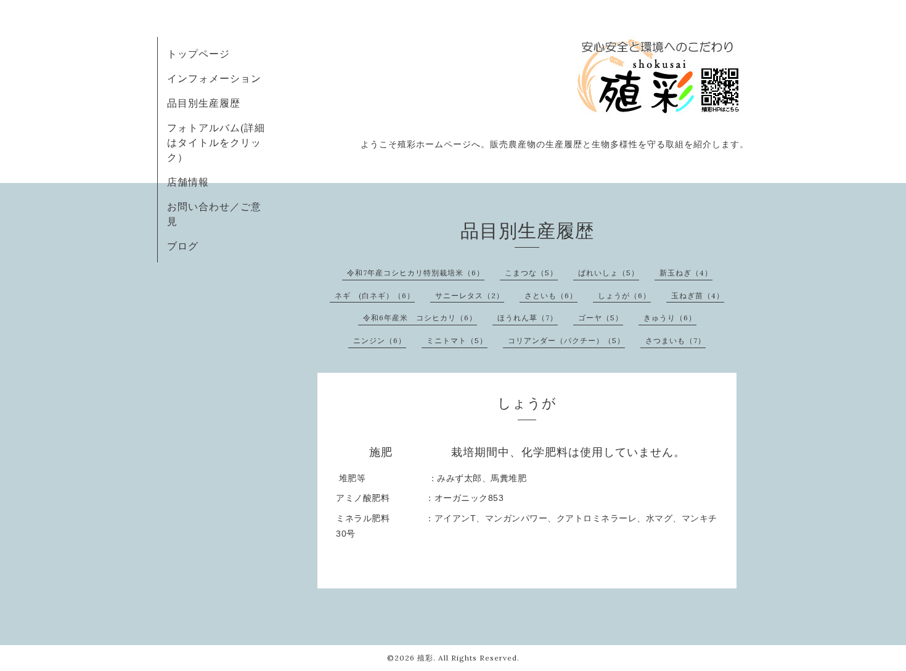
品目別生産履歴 (203, 103)
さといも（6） (550, 295)
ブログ (182, 246)
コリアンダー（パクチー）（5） (566, 340)
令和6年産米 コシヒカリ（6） (420, 317)
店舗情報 (188, 182)
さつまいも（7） (675, 340)
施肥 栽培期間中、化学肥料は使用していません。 (527, 452)
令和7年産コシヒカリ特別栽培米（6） (415, 272)
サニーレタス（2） (469, 295)
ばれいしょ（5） (608, 272)
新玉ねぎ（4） (685, 272)
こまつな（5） (531, 272)
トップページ (198, 53)
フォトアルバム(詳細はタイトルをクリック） (216, 142)
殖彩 (425, 657)
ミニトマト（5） (457, 340)
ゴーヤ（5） (600, 317)
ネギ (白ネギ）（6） (375, 295)
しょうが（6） (624, 295)
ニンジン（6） (379, 340)
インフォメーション (214, 78)
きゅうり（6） (669, 317)
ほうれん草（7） (527, 317)
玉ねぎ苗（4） (697, 295)
